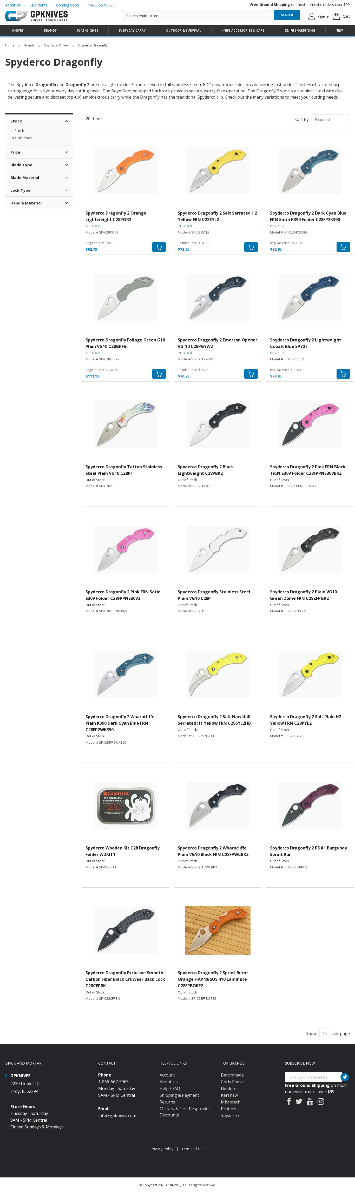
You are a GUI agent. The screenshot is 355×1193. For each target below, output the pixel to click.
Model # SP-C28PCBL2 (287, 359)
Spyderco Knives (56, 45)
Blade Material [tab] (24, 177)
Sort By (301, 119)
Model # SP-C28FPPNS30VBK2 (293, 486)
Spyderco (230, 1115)
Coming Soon (67, 5)
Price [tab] (15, 152)
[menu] (177, 30)
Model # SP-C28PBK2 (194, 486)
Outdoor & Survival (183, 30)
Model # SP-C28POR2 (102, 232)
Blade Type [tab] (21, 164)
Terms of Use (193, 1148)
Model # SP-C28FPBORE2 (197, 998)
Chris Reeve (232, 1082)
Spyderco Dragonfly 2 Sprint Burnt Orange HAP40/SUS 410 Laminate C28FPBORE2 (213, 979)
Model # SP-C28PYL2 (286, 735)
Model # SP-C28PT (100, 486)
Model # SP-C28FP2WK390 (106, 742)
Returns (167, 1102)
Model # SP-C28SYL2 (193, 232)
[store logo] (36, 16)
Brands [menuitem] (50, 30)
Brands (29, 45)
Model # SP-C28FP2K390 (288, 232)
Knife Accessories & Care (242, 30)
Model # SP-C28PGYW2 (196, 359)
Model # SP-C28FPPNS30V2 (107, 611)
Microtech (230, 1102)
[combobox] (197, 15)
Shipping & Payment (179, 1095)
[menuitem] (18, 30)
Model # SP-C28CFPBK (103, 998)
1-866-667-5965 (101, 5)
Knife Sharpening (300, 30)
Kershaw (229, 1095)
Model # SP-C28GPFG (102, 359)
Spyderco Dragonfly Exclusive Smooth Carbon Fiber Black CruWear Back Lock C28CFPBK (125, 979)
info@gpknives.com (117, 1115)
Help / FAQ (170, 1088)
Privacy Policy (161, 1148)
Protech (228, 1109)
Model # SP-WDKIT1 (101, 867)
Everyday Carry (132, 30)
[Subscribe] (344, 1077)
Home (10, 45)
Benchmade (232, 1075)
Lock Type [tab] (20, 190)
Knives (18, 30)
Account (167, 1075)
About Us (13, 5)
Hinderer (229, 1088)
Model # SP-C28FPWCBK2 (197, 867)
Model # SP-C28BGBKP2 (288, 867)
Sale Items (38, 5)
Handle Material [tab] (26, 202)
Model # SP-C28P (191, 611)
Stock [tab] (16, 121)
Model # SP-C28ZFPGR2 (288, 611)
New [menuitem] (339, 30)
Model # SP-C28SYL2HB (196, 735)
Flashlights (87, 30)
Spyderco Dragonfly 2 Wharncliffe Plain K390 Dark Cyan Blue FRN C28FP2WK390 (120, 723)
